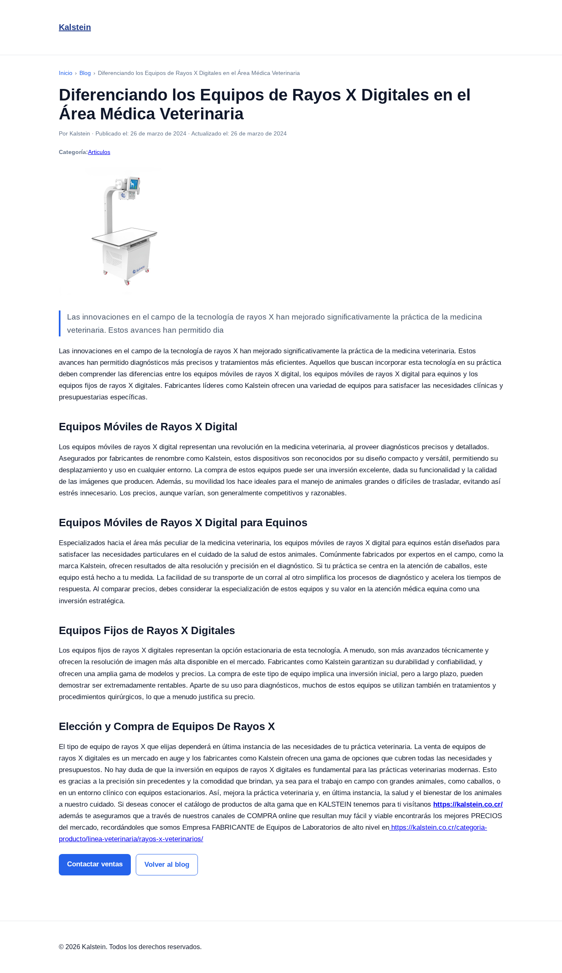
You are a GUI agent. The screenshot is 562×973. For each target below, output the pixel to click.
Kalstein (75, 27)
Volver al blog (166, 864)
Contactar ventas (95, 864)
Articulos (99, 152)
